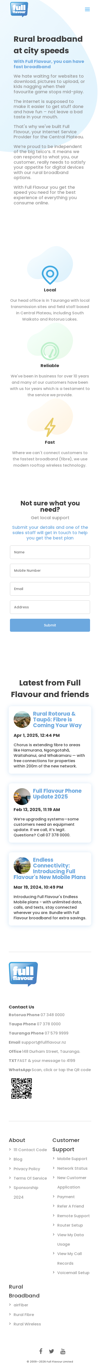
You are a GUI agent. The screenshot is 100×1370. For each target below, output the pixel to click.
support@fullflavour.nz (43, 1042)
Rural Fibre (24, 1314)
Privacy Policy (27, 1169)
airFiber (21, 1305)
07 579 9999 (56, 1033)
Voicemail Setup (73, 1273)
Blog (18, 1159)
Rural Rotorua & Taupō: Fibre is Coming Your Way (57, 719)
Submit (50, 625)
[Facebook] (40, 1351)
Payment (66, 1197)
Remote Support (73, 1216)
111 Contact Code (30, 1150)
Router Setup (70, 1225)
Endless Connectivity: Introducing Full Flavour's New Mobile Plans (50, 868)
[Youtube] (63, 1351)
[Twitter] (51, 1351)
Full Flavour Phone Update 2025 (57, 793)
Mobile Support (72, 1159)
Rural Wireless (27, 1324)
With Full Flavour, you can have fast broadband (49, 64)
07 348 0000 (53, 1015)
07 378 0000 (49, 1024)
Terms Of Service (30, 1178)
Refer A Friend (70, 1206)
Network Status (72, 1168)
